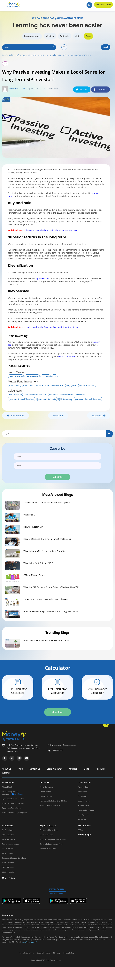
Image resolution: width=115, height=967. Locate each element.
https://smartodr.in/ (28, 942)
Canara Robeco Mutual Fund (51, 844)
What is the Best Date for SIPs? (38, 563)
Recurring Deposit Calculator (21, 399)
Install (105, 47)
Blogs (88, 36)
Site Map (56, 953)
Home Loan (82, 791)
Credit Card (82, 796)
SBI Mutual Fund (46, 835)
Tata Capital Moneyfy (10, 55)
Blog (23, 55)
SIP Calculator (65, 399)
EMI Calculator (15, 394)
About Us (6, 769)
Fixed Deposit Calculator (35, 394)
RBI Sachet (82, 819)
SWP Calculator (8, 867)
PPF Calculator (77, 394)
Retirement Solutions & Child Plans (53, 801)
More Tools (57, 712)
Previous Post (17, 415)
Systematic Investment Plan (13, 799)
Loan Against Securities (87, 815)
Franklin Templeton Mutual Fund (53, 839)
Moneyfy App (84, 834)
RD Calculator (7, 848)
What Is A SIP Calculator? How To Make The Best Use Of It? (51, 587)
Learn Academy (32, 36)
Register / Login (103, 5)
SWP (74, 385)
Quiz (77, 36)
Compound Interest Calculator (88, 399)
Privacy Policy (68, 953)
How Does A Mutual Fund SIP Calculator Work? (46, 640)
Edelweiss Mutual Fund (49, 830)
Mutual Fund (14, 385)
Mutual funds (7, 787)
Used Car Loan (84, 801)
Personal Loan (83, 787)
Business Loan (83, 805)
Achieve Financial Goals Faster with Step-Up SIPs (46, 502)
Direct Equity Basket (10, 792)
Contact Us (34, 769)
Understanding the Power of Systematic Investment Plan (52, 327)
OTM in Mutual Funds (33, 575)
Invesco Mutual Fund (48, 848)
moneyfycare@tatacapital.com (64, 745)
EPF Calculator (8, 862)
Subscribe (57, 477)
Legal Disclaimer (43, 953)
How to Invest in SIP (33, 526)
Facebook (102, 89)
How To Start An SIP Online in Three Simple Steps (47, 538)
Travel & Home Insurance (50, 805)
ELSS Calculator (8, 872)
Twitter (84, 89)
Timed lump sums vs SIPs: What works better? (45, 599)
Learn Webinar (32, 376)
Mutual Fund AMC (87, 385)
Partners (73, 769)
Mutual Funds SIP (66, 356)
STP (61, 385)
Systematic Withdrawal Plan (13, 803)
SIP (28, 55)
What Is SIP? (29, 514)
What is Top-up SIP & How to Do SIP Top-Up (44, 551)
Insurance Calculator (58, 394)
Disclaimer (58, 415)
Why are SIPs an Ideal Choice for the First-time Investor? (51, 230)
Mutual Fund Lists (31, 385)
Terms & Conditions (26, 953)
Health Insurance (47, 796)
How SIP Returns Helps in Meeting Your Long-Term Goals (50, 611)
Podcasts (64, 36)
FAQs (20, 769)
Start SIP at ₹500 (49, 385)
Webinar (50, 36)
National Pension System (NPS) (14, 812)
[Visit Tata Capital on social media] (4, 758)
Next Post (97, 415)
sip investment (43, 278)
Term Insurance (8, 839)
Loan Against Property (87, 810)
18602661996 (57, 750)
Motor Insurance (46, 787)
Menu (7, 47)
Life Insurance (45, 791)
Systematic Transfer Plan (12, 808)
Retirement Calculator (47, 399)
